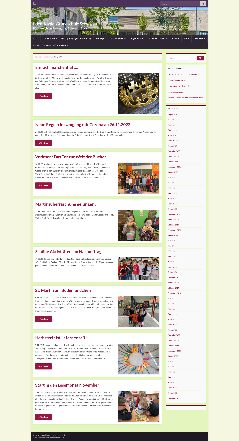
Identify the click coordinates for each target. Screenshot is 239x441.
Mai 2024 (171, 251)
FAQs (186, 38)
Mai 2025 (171, 188)
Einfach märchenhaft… (56, 67)
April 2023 (172, 314)
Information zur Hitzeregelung (180, 86)
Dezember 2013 (174, 398)
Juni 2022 (172, 367)
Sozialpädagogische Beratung (76, 38)
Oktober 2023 (173, 288)
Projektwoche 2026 (175, 92)
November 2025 (174, 156)
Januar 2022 (172, 393)
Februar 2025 (173, 204)
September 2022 (174, 351)
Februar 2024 (173, 267)
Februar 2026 (173, 141)
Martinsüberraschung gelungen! (65, 204)
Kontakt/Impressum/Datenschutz (50, 45)
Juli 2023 (171, 298)
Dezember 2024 (174, 214)
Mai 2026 (171, 125)
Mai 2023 (171, 309)
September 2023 (174, 293)
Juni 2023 (172, 304)
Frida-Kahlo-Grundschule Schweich (65, 23)
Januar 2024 (172, 272)
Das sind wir (49, 38)
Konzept (100, 38)
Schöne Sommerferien (176, 80)
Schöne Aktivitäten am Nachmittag (68, 251)
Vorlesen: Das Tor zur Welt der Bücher (70, 156)
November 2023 (174, 283)
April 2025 (172, 193)
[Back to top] (232, 434)
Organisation (137, 38)
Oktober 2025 (173, 162)
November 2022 (174, 340)
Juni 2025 (172, 183)
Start (35, 38)
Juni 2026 (172, 120)
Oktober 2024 (173, 225)
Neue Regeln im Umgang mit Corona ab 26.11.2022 (82, 124)
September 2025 (174, 167)
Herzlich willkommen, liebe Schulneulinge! (185, 74)
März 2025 (172, 199)
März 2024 (172, 262)
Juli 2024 (171, 241)
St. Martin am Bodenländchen (63, 290)
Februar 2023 (173, 325)
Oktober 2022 (173, 346)
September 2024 (174, 230)
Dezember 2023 (174, 277)
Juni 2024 (172, 246)
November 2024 (174, 220)
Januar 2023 (172, 330)
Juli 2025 (171, 178)
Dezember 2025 (174, 151)
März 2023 (172, 319)
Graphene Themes (55, 438)
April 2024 (172, 256)
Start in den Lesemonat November (67, 384)
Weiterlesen (43, 96)
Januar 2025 (172, 209)
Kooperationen (157, 38)
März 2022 (172, 383)
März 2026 (172, 135)
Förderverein (117, 38)
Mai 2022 (171, 372)
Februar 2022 (173, 388)
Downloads (199, 38)
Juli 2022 (171, 361)
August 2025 (173, 172)
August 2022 (173, 356)
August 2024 (173, 235)
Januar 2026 (172, 146)
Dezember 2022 (174, 335)
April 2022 (172, 377)
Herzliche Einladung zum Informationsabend (185, 98)
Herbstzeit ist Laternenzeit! (61, 337)
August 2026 (173, 114)
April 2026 (172, 130)
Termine (175, 38)
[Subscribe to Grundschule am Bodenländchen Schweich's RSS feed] (34, 3)
